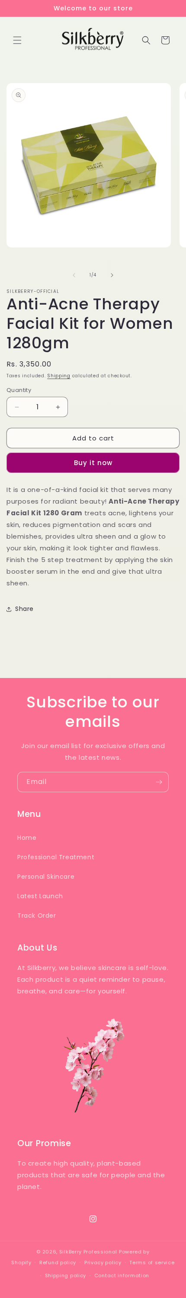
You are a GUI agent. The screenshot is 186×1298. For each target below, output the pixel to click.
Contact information (121, 1275)
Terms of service (151, 1262)
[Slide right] (112, 275)
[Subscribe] (158, 782)
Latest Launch (40, 896)
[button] (17, 40)
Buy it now (93, 462)
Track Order (36, 915)
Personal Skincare (45, 876)
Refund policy (57, 1262)
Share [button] (24, 608)
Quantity (18, 390)
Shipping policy (66, 1275)
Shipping (59, 376)
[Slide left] (73, 275)
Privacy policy (103, 1262)
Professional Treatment (55, 857)
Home (26, 837)
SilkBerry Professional (88, 1251)
